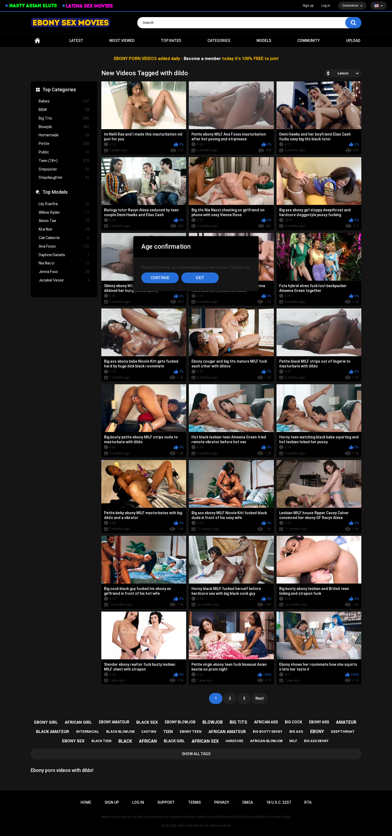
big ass (296, 732)
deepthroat (343, 732)
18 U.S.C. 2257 (278, 802)
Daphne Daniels (64, 255)
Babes (64, 101)
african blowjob (266, 741)
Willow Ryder (64, 212)
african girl (78, 722)
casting (148, 732)
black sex (147, 722)
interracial (87, 732)
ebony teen (191, 732)
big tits (238, 722)
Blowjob (64, 127)
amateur (346, 722)
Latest (76, 40)
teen (168, 732)
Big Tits (64, 118)
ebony (317, 731)
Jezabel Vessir (64, 280)
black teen (101, 741)
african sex (205, 741)
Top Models (55, 192)
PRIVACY (221, 802)
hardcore (234, 741)
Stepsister (64, 169)
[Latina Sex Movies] (87, 6)
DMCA (247, 802)
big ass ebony (316, 741)
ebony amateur (114, 722)
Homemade (64, 135)
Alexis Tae (64, 221)
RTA (307, 802)
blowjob (212, 722)
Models (264, 40)
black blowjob (120, 732)
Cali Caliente (64, 238)
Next (259, 698)
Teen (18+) (64, 161)
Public (64, 152)
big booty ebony (267, 732)
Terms (194, 802)
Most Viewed (121, 40)
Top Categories (59, 89)
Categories (218, 40)
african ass (266, 722)
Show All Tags (196, 754)
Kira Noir (64, 229)
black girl (174, 741)
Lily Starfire (64, 204)
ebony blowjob (180, 722)
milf (293, 741)
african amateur (227, 731)
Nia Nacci (64, 263)
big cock (293, 722)
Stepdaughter (64, 177)
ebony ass (319, 722)
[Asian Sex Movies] (31, 6)
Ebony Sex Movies (190, 825)
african (148, 741)
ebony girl (46, 722)
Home (37, 40)
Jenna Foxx (64, 272)
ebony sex (73, 741)
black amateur (52, 731)
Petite (64, 143)
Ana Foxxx (64, 246)
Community (308, 40)
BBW (64, 110)
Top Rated (171, 40)
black (125, 741)
